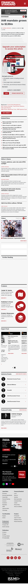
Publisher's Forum (7, 302)
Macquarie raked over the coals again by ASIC (14, 145)
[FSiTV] (24, 218)
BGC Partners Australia (6, 106)
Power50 (9, 379)
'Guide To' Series (6, 290)
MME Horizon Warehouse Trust (8, 109)
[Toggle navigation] (25, 3)
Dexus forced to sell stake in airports (12, 125)
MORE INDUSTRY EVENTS (21, 363)
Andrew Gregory (16, 403)
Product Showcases (7, 313)
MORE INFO (3, 309)
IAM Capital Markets (6, 107)
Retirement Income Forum (13, 368)
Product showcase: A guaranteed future (14, 238)
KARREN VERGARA (7, 28)
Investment (5, 16)
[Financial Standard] (8, 3)
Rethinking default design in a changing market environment (20, 342)
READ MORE (3, 353)
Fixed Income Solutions (18, 106)
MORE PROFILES (22, 399)
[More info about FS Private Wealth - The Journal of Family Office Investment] (22, 448)
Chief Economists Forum (13, 385)
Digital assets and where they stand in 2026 (6, 342)
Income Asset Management (13, 104)
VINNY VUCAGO (4, 206)
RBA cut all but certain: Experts (11, 140)
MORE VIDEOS (23, 240)
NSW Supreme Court (22, 109)
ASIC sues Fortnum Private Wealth (11, 142)
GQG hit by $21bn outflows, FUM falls (11, 203)
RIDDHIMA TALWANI (5, 179)
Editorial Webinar (11, 373)
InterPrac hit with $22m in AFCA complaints (14, 134)
